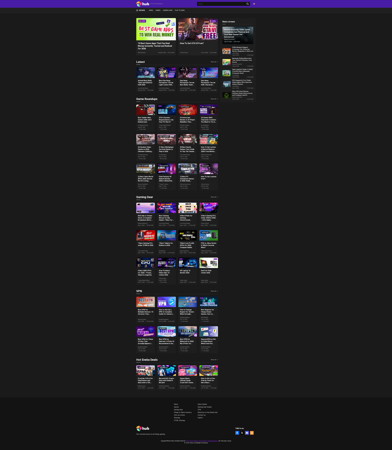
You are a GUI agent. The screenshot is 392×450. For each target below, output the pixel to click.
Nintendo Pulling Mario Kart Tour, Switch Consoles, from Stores (242, 60)
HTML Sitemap (179, 420)
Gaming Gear (167, 10)
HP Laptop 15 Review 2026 (185, 272)
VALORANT (163, 328)
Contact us (202, 415)
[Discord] (247, 433)
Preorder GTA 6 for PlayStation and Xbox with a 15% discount (145, 381)
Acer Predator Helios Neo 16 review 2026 (164, 273)
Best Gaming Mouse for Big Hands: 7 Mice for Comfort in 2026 (165, 219)
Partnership (164, 367)
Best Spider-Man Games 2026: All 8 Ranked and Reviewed (144, 121)
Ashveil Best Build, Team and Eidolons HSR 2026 (145, 83)
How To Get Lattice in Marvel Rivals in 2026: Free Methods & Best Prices (208, 150)
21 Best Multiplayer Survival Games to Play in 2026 (166, 149)
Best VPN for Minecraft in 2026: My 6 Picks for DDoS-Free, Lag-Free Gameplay (187, 343)
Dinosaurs (205, 232)
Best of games (143, 107)
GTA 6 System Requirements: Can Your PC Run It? (166, 120)
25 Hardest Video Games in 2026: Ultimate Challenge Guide (145, 150)
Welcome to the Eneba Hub (207, 412)
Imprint (200, 418)
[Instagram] (252, 433)
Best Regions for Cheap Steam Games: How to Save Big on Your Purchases (207, 314)
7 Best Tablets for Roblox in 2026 (166, 244)
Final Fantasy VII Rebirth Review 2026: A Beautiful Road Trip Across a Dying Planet (166, 181)
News (151, 10)
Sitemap (177, 418)
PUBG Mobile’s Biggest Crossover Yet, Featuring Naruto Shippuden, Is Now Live (242, 49)
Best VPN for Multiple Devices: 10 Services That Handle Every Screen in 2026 (145, 314)
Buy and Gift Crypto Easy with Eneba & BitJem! (166, 380)
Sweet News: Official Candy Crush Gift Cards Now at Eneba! (186, 381)
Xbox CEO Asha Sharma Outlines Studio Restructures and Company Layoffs (242, 93)
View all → (214, 62)
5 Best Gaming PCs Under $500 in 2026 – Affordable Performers (208, 219)
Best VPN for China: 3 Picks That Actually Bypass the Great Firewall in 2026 (145, 343)
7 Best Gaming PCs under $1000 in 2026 (145, 244)
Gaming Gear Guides (205, 407)
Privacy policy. (203, 441)
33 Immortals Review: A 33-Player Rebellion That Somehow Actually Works (187, 122)
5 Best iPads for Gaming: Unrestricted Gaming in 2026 (186, 219)
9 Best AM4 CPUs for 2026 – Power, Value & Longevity (145, 273)
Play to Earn (180, 10)
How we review (179, 415)
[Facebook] (237, 433)
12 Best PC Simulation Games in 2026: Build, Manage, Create (187, 180)
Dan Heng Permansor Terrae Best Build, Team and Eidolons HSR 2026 (187, 85)
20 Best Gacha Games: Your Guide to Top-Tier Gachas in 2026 (187, 150)
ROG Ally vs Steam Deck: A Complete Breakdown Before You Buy (145, 219)
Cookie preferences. (212, 441)
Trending (205, 136)
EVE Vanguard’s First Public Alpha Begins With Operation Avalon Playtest (242, 82)
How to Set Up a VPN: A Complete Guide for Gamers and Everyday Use (166, 313)
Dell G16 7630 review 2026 (206, 272)
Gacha (141, 69)
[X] (242, 433)
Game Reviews (185, 107)
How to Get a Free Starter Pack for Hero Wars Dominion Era (208, 381)
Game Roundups (146, 99)
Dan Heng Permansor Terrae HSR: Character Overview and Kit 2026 (208, 85)
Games (157, 10)
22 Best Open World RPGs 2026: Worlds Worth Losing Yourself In (145, 180)
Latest (140, 62)
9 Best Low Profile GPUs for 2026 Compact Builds (187, 245)
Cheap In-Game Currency (183, 412)
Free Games (205, 165)
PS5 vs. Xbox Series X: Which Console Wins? (208, 245)
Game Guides (202, 404)
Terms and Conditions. (192, 441)
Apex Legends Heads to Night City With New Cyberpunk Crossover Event (242, 71)
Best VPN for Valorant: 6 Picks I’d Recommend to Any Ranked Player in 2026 (166, 343)
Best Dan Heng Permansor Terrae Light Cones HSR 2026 (166, 84)
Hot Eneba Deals (147, 359)
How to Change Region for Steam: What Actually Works (187, 313)
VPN (139, 291)
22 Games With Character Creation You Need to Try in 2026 (208, 121)
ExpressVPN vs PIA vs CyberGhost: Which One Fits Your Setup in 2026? (208, 342)
